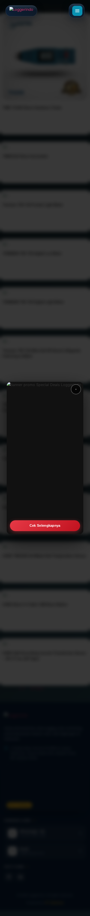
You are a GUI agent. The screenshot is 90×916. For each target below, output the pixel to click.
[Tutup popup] (76, 389)
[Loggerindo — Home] (21, 11)
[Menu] (77, 11)
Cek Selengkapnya (45, 525)
